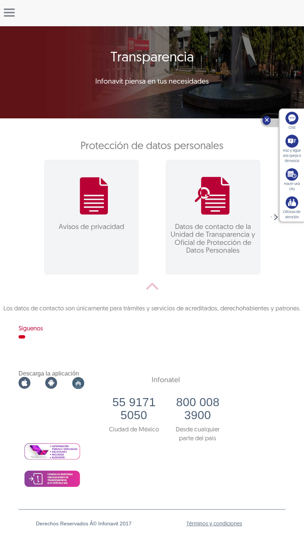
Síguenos (31, 329)
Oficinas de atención (292, 215)
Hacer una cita (292, 186)
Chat (291, 127)
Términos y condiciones (214, 524)
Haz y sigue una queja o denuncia (292, 156)
